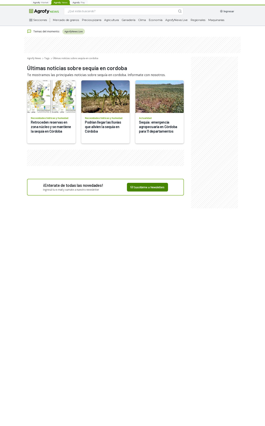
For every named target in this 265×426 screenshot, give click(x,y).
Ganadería (128, 20)
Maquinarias (216, 20)
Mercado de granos (66, 20)
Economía (155, 20)
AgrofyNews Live (176, 20)
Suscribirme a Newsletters (149, 187)
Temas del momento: (46, 31)
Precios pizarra (91, 20)
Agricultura (111, 20)
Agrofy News (34, 58)
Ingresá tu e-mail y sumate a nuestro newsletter (71, 189)
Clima (142, 20)
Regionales (198, 20)
